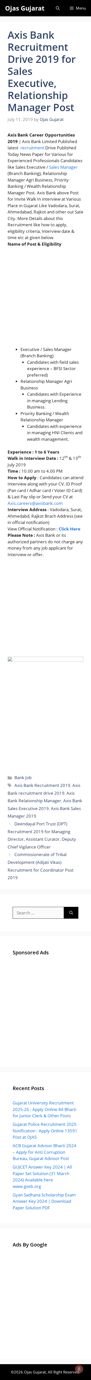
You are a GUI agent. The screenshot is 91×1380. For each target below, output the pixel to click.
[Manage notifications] (79, 1369)
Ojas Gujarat (24, 8)
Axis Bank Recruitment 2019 (42, 785)
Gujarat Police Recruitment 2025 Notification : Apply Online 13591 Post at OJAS (45, 1130)
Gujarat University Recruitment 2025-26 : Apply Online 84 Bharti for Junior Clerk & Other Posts (44, 1109)
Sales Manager (63, 167)
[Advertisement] (45, 299)
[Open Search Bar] (58, 8)
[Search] (71, 913)
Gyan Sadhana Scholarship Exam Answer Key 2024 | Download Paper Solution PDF (44, 1201)
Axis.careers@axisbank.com (35, 503)
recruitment (32, 148)
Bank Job (23, 777)
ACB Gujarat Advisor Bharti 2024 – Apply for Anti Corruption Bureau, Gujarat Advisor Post (44, 1152)
